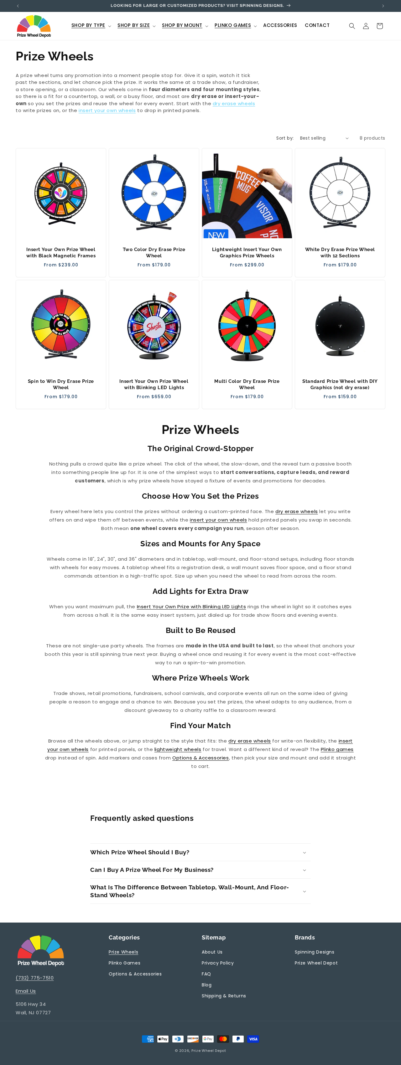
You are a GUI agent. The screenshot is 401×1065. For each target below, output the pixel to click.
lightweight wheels (177, 749)
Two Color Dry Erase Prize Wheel (154, 253)
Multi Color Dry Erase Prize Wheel (246, 384)
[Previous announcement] (18, 6)
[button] (91, 26)
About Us (212, 952)
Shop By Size (133, 25)
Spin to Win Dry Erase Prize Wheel (61, 384)
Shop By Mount (182, 25)
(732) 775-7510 (35, 978)
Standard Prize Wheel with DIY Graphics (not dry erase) (340, 384)
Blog (206, 985)
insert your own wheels (107, 110)
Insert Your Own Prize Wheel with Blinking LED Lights (153, 384)
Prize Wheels (123, 952)
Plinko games (337, 749)
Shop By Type (88, 25)
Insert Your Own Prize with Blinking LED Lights (191, 606)
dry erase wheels (234, 103)
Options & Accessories (200, 757)
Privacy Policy (218, 963)
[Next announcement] (383, 6)
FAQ (206, 974)
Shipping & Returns (224, 996)
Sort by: (285, 138)
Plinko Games (233, 25)
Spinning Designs (315, 952)
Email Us (26, 991)
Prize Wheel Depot (316, 963)
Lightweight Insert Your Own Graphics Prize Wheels (247, 253)
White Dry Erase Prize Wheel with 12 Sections (340, 253)
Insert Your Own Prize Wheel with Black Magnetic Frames (61, 253)
